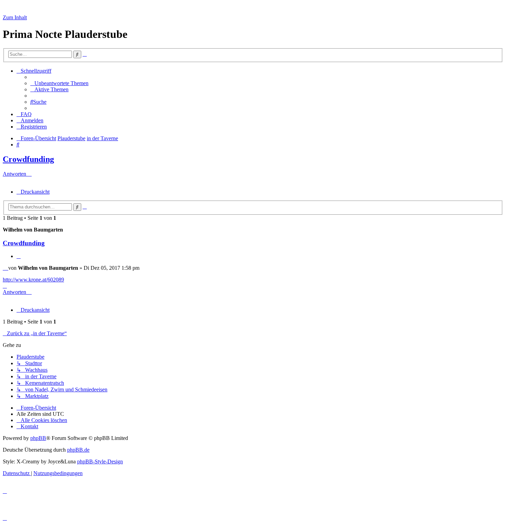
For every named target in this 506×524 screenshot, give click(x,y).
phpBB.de (78, 450)
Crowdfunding (28, 159)
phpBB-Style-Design (100, 461)
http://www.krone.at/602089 (33, 279)
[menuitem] (59, 83)
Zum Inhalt (15, 17)
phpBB (38, 438)
